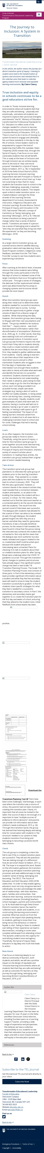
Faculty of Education (10, 1094)
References (9, 1045)
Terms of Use (27, 1144)
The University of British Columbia (16, 4)
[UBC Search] (39, 3)
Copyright (6, 1148)
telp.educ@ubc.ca (15, 1110)
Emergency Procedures (10, 1144)
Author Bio (9, 987)
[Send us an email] (28, 1059)
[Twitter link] (4, 1117)
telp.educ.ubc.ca (16, 1107)
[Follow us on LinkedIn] (23, 1059)
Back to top (7, 1054)
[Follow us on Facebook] (16, 1059)
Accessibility (16, 1148)
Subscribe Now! (22, 1081)
